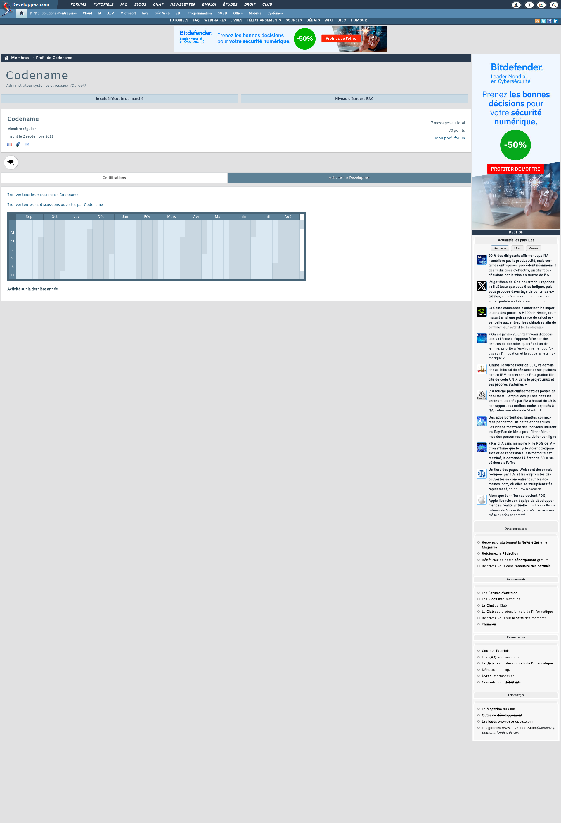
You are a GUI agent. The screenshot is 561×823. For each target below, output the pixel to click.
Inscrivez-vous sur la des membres (514, 618)
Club (267, 4)
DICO (341, 20)
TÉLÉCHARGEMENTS (264, 20)
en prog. (496, 670)
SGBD (222, 13)
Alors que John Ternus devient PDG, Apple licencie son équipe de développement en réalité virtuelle (522, 505)
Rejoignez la (500, 554)
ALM (111, 13)
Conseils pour (501, 682)
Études (230, 4)
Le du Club (498, 709)
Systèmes (275, 13)
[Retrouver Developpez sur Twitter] (543, 21)
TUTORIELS (178, 20)
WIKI (329, 20)
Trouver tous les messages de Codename (42, 195)
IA (99, 13)
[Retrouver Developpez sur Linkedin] (555, 21)
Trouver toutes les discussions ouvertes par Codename (55, 205)
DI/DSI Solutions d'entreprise (53, 13)
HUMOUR (359, 20)
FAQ (124, 4)
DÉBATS (313, 20)
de (502, 715)
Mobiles (255, 13)
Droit (249, 4)
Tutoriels (103, 4)
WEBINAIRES (215, 20)
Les (499, 593)
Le (488, 606)
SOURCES (294, 20)
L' (489, 624)
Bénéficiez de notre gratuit (515, 560)
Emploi (208, 4)
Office (238, 13)
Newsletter (182, 4)
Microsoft (128, 13)
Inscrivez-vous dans (516, 566)
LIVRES (236, 20)
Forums (78, 4)
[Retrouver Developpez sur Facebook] (549, 21)
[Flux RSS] (537, 21)
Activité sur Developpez (349, 178)
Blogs (140, 4)
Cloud (87, 13)
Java (145, 13)
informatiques (498, 676)
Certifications (114, 178)
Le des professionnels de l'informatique (517, 612)
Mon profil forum (450, 138)
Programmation (199, 13)
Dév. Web (162, 13)
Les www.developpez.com (507, 722)
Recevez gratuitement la (510, 543)
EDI (178, 13)
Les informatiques (501, 599)
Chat (158, 4)
